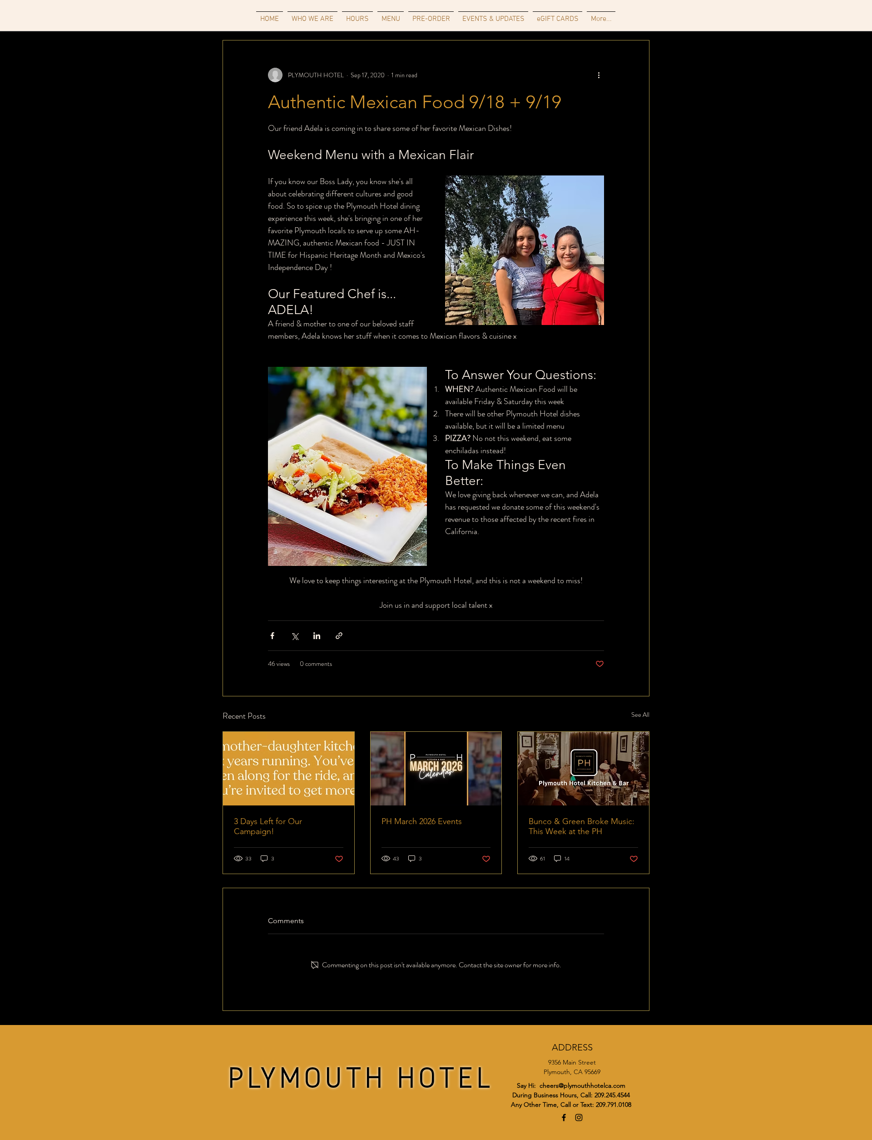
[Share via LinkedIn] (316, 635)
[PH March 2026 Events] (436, 768)
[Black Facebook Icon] (564, 1117)
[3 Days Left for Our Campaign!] (288, 768)
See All (640, 714)
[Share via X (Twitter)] (294, 635)
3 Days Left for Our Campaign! (268, 826)
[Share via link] (339, 635)
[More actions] (598, 75)
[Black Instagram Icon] (579, 1117)
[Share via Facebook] (272, 635)
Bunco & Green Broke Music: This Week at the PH (581, 826)
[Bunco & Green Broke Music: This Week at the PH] (583, 768)
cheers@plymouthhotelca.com (582, 1085)
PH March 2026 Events (422, 821)
